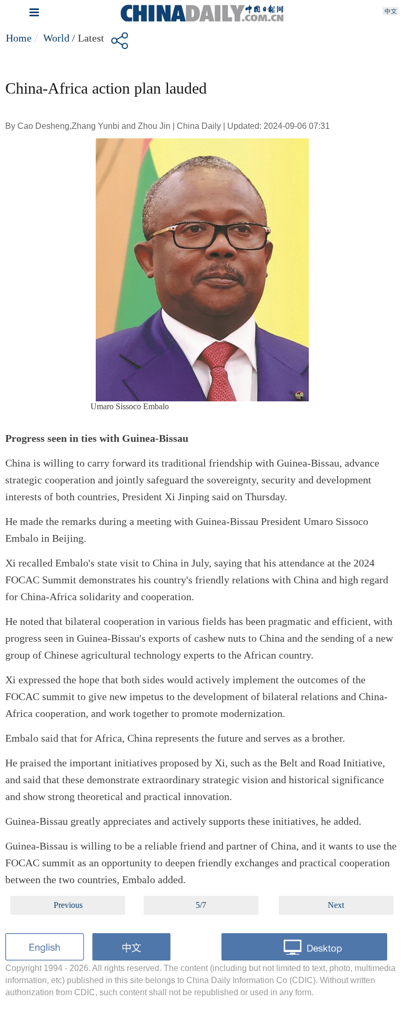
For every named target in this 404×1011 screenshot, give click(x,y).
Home (19, 38)
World (56, 38)
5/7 (201, 905)
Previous (68, 905)
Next (336, 905)
